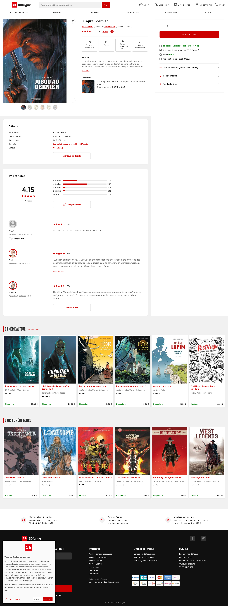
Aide (146, 5)
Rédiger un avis (74, 204)
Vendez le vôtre (170, 84)
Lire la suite (58, 271)
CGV (104, 602)
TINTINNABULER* (186, 567)
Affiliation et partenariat (144, 557)
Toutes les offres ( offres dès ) (180, 67)
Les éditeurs (94, 567)
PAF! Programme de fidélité (146, 560)
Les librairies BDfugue (188, 554)
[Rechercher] (106, 5)
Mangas (57, 12)
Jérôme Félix (87, 26)
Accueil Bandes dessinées (100, 554)
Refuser (37, 599)
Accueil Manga (95, 560)
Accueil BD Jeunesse (98, 557)
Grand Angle (59, 148)
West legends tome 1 (201, 477)
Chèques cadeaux (187, 564)
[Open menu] (4, 5)
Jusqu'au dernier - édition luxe (20, 386)
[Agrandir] (73, 100)
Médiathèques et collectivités (192, 560)
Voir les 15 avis (71, 307)
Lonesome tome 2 (51, 477)
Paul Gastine (109, 26)
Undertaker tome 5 (14, 477)
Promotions (171, 12)
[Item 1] (29, 107)
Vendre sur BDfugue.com (144, 554)
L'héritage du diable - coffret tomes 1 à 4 (56, 387)
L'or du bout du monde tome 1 (93, 386)
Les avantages (185, 557)
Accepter (47, 599)
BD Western (84, 144)
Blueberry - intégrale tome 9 (167, 477)
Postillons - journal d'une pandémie (203, 387)
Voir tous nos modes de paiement (104, 582)
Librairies (163, 5)
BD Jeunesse (133, 12)
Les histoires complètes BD (65, 144)
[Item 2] (36, 107)
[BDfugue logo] (21, 5)
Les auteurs (94, 573)
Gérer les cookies (12, 599)
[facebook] (192, 538)
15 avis (105, 31)
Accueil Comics (95, 564)
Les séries (93, 570)
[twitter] (203, 538)
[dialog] (29, 572)
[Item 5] (55, 107)
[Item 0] (23, 107)
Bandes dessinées (19, 12)
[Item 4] (48, 107)
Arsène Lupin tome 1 (163, 386)
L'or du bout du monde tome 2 (131, 386)
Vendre (209, 12)
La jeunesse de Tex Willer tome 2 (95, 477)
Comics (95, 12)
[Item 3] (42, 107)
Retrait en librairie (171, 76)
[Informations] (199, 50)
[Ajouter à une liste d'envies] (73, 21)
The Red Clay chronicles (128, 477)
